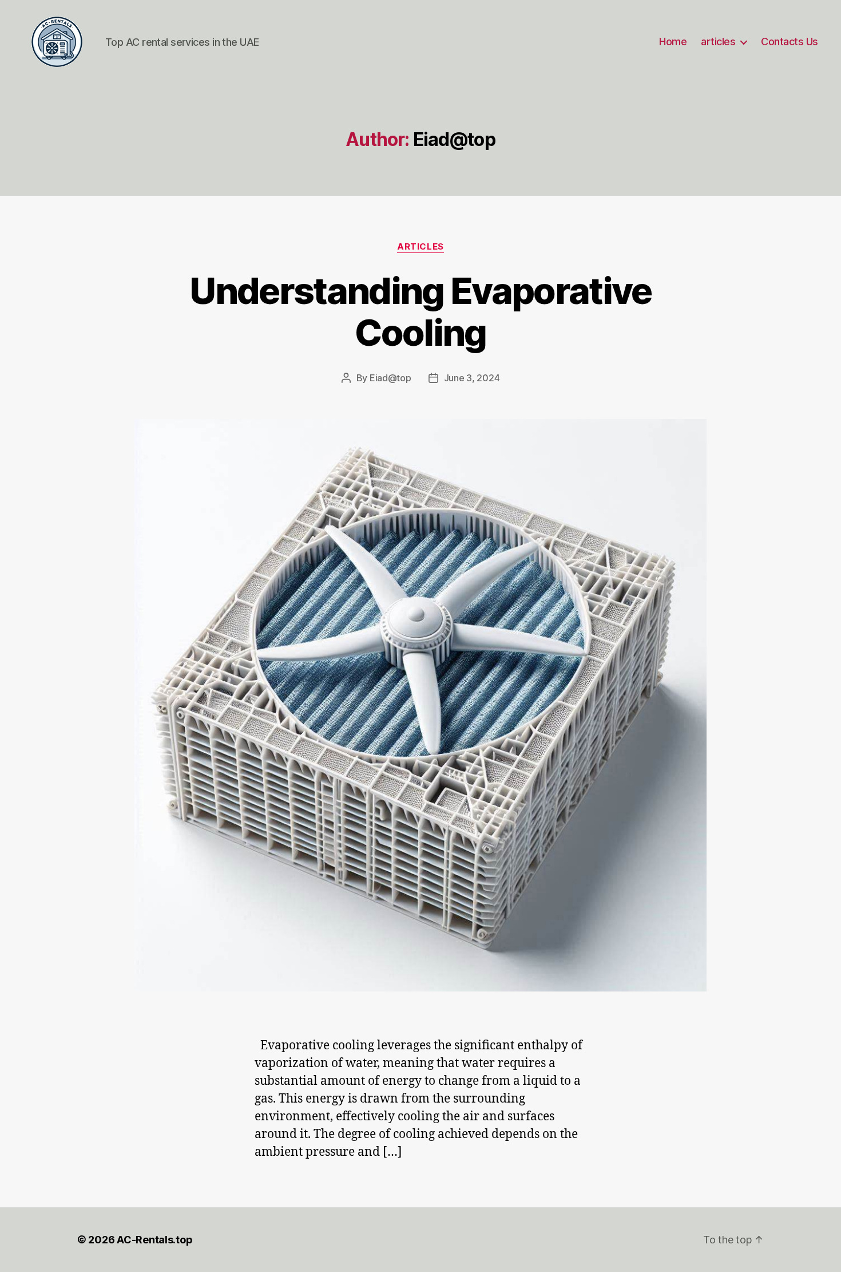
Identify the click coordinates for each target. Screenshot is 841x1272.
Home (673, 41)
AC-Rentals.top (154, 1240)
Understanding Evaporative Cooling (420, 311)
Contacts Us (789, 41)
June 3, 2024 (472, 378)
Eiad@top (390, 378)
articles (718, 41)
